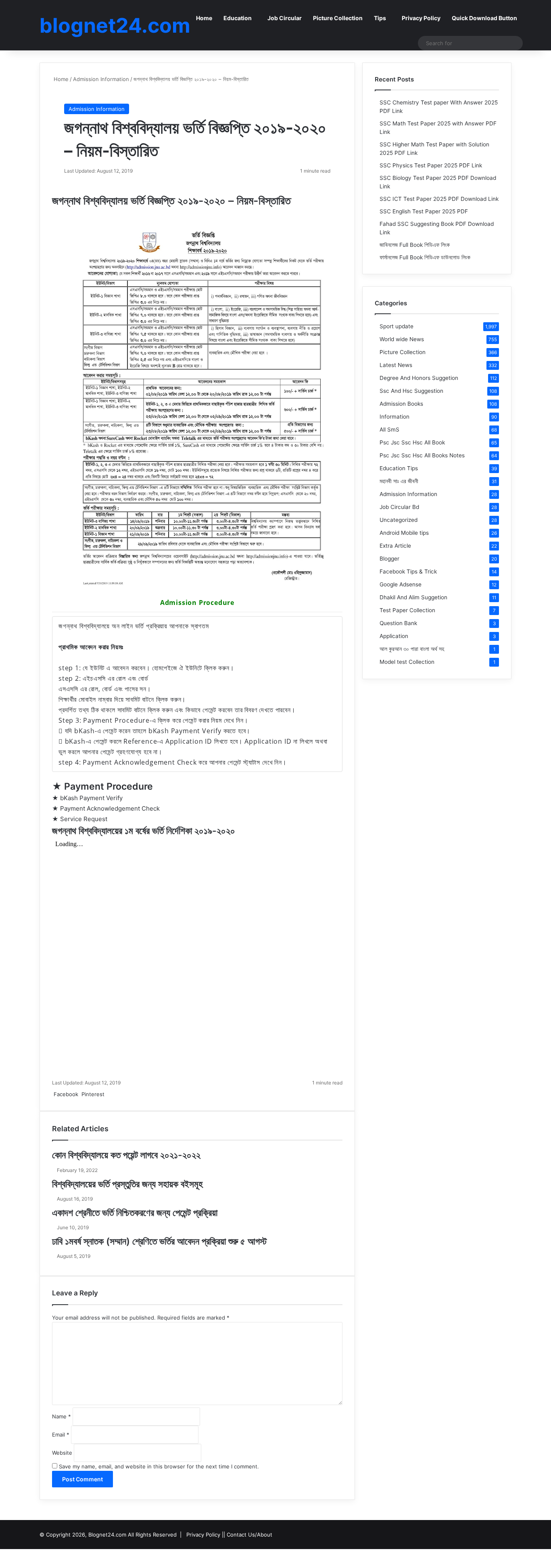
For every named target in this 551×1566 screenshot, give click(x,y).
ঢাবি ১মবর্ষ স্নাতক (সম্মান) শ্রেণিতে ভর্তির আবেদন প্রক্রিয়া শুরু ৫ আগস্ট (159, 1241)
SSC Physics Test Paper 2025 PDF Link (431, 165)
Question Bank (398, 623)
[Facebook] (1, 1553)
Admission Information (101, 79)
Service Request (83, 819)
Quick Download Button (484, 18)
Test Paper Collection (407, 610)
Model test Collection (407, 662)
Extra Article (395, 545)
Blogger (389, 558)
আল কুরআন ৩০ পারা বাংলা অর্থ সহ (412, 649)
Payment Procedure (108, 786)
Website (62, 1452)
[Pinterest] (2, 1553)
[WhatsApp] (110, 1094)
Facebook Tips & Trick (408, 571)
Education (237, 18)
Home (204, 18)
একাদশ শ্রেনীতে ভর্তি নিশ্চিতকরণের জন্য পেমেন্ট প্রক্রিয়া (134, 1212)
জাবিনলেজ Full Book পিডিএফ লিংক (415, 245)
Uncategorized (398, 520)
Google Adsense (401, 584)
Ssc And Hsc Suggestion (411, 391)
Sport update (396, 326)
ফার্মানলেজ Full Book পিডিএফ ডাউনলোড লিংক (425, 257)
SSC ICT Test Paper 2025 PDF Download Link (439, 199)
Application (394, 636)
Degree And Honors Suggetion (419, 378)
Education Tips (399, 468)
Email (60, 1434)
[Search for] (515, 43)
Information (394, 416)
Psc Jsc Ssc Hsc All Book (412, 442)
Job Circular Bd (399, 507)
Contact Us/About (249, 1534)
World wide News (402, 339)
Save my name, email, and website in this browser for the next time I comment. (159, 1466)
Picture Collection (338, 18)
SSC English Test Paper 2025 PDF (424, 211)
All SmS (389, 429)
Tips (380, 18)
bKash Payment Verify (91, 798)
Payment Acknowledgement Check (110, 808)
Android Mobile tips (404, 533)
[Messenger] (107, 1094)
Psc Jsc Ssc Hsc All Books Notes (422, 455)
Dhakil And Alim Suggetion (413, 597)
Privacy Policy (421, 18)
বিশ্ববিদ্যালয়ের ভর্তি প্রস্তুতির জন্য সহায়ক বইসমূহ (127, 1184)
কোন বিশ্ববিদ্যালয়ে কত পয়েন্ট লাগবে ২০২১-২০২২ (126, 1155)
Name (61, 1416)
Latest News (396, 365)
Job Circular (284, 18)
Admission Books (401, 403)
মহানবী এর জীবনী (399, 481)
